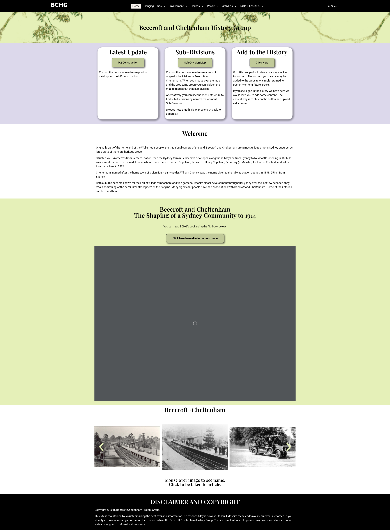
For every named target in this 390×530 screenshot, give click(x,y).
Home (136, 6)
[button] (101, 446)
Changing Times (152, 6)
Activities (227, 6)
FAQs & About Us (249, 6)
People (211, 6)
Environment (176, 6)
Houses (195, 6)
